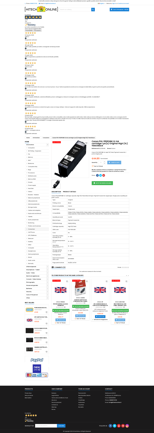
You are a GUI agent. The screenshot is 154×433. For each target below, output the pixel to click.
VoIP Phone (31, 232)
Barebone (31, 163)
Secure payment (56, 402)
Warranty (30, 263)
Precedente (29, 30)
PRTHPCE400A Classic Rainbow (60, 304)
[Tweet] (100, 175)
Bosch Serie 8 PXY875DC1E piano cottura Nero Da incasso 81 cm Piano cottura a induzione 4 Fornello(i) (41, 328)
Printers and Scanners (34, 226)
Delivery (54, 393)
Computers (31, 148)
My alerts (81, 407)
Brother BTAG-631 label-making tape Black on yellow (120, 305)
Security (28, 291)
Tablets (30, 216)
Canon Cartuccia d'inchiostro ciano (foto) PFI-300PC (80, 301)
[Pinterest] (103, 175)
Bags (29, 170)
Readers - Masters (33, 195)
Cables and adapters (34, 210)
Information (30, 145)
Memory (30, 157)
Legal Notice (55, 395)
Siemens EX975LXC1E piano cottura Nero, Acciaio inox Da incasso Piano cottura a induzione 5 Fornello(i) (41, 347)
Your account (84, 389)
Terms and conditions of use (60, 398)
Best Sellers (29, 303)
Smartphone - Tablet (33, 270)
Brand (109, 148)
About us (54, 400)
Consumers (31, 229)
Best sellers (28, 398)
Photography (30, 282)
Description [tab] (56, 192)
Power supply (32, 185)
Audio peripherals (33, 220)
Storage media (32, 207)
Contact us (55, 405)
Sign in (114, 3)
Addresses (81, 402)
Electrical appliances (32, 276)
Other (29, 245)
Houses (30, 182)
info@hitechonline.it (50, 3)
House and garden (32, 285)
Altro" (29, 160)
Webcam (31, 238)
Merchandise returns (84, 395)
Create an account (123, 3)
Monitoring (31, 223)
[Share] (97, 175)
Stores (53, 409)
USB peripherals (32, 201)
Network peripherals (34, 198)
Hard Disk (31, 188)
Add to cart (114, 162)
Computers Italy (32, 166)
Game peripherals (33, 254)
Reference (95, 148)
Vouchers (81, 405)
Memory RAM (32, 179)
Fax (29, 154)
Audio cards (31, 260)
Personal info (82, 393)
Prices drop (28, 393)
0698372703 (33, 3)
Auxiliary (30, 241)
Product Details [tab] (69, 192)
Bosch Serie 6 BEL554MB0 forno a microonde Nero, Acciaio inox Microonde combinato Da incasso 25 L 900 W (41, 338)
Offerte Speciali (31, 266)
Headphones (32, 251)
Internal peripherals (33, 204)
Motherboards (32, 176)
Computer (31, 248)
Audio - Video (30, 273)
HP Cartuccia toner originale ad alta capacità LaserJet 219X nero (41, 317)
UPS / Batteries (32, 235)
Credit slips (81, 400)
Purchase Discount (41, 307)
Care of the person (32, 295)
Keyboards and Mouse (34, 213)
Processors (31, 173)
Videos (30, 191)
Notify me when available (102, 183)
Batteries (29, 288)
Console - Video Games (33, 279)
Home (27, 142)
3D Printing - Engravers (34, 151)
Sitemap (54, 407)
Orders (80, 398)
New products (29, 395)
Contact (108, 389)
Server (30, 257)
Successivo (37, 30)
